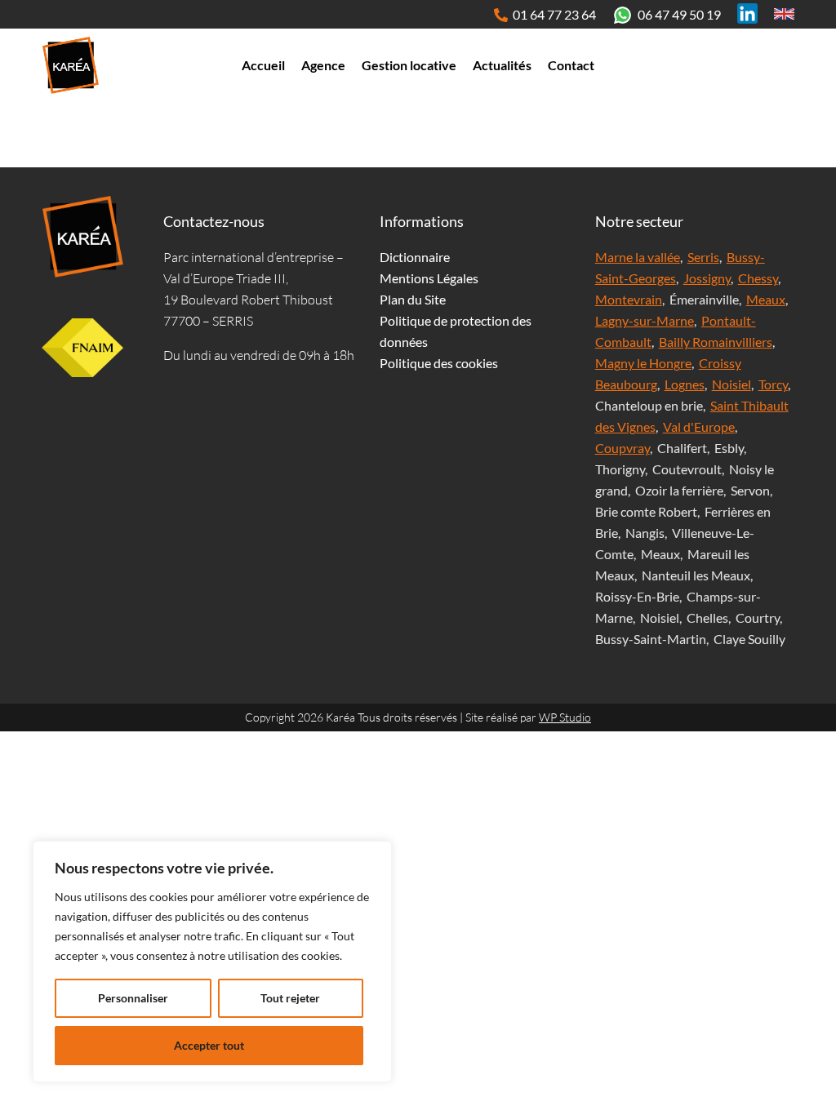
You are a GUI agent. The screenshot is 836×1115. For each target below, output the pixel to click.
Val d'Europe (699, 426)
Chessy (758, 278)
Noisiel (731, 384)
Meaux (765, 299)
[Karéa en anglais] (784, 13)
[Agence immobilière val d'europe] (70, 65)
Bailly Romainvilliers (715, 341)
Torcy (773, 384)
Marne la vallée (637, 256)
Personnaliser (133, 998)
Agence (323, 65)
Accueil (263, 65)
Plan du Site (413, 299)
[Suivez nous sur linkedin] (747, 13)
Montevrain (628, 299)
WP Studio (565, 717)
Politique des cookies (439, 363)
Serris (703, 256)
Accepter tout (209, 1045)
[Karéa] (82, 237)
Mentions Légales (429, 278)
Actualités (502, 65)
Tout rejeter (290, 998)
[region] (212, 961)
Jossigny (707, 278)
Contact (571, 65)
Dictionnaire (415, 256)
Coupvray (622, 447)
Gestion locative (409, 65)
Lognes (685, 384)
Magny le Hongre (643, 363)
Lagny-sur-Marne (644, 320)
